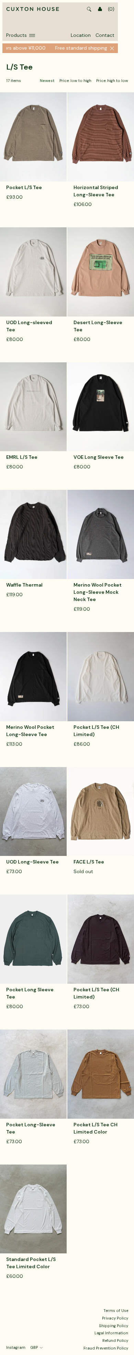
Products (16, 35)
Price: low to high (75, 81)
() (111, 9)
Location (81, 35)
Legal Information (111, 1333)
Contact (105, 35)
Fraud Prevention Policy (105, 1348)
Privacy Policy (115, 1318)
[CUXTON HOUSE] (32, 9)
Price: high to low (112, 81)
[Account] (100, 9)
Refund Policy (115, 1340)
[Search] (89, 9)
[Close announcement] (112, 48)
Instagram (15, 1347)
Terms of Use (115, 1310)
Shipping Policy (113, 1325)
